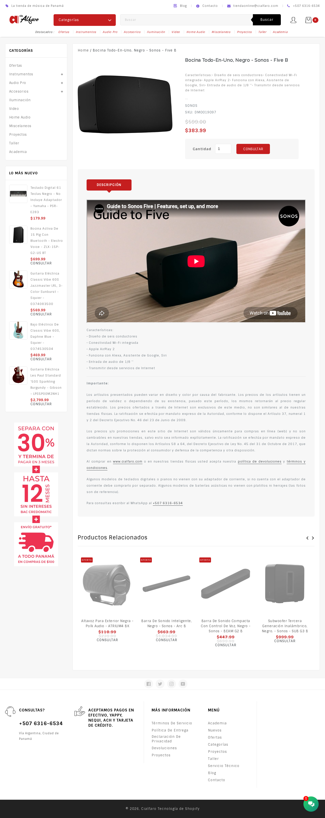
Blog (183, 6)
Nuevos (215, 730)
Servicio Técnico (223, 766)
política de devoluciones (260, 461)
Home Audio (195, 32)
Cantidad (202, 149)
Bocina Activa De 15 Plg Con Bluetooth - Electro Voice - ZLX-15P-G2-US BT (46, 241)
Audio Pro (110, 32)
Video (175, 32)
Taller (262, 32)
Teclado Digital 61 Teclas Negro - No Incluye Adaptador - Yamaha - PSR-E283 (46, 200)
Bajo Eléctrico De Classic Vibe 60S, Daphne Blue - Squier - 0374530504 (45, 336)
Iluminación (156, 32)
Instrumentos (86, 32)
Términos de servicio (172, 723)
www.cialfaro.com (127, 461)
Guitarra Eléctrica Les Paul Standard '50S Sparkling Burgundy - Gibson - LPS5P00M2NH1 (46, 381)
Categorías (218, 744)
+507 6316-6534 (168, 503)
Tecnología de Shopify (179, 809)
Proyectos (244, 32)
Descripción (109, 185)
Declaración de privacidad (166, 739)
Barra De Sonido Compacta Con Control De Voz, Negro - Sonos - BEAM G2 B (226, 626)
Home (83, 50)
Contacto (210, 6)
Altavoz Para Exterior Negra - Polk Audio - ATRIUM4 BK (107, 623)
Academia (280, 32)
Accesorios (132, 32)
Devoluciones (164, 748)
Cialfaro (148, 809)
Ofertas (63, 32)
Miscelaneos (221, 32)
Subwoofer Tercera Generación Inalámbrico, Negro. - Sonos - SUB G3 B (285, 626)
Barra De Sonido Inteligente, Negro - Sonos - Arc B (166, 623)
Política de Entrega (170, 730)
